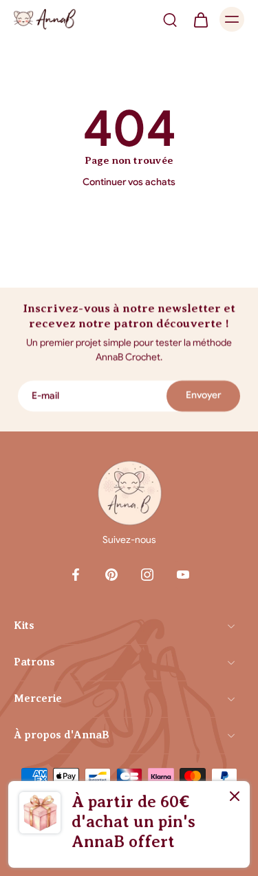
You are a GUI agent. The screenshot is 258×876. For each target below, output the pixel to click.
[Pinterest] (111, 574)
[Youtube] (183, 574)
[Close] (235, 796)
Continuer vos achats (129, 182)
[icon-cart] (200, 19)
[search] (170, 19)
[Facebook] (76, 574)
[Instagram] (147, 574)
